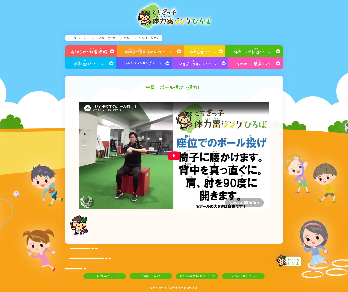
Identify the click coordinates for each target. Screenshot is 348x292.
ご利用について (150, 276)
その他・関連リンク (243, 276)
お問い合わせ (105, 276)
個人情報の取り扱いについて (197, 276)
